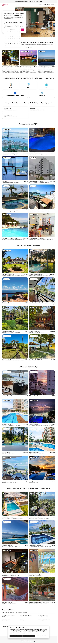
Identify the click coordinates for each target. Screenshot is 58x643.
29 (17, 43)
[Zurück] (26, 47)
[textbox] (9, 26)
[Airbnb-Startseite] (5, 4)
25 (8, 43)
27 (12, 43)
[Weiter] (31, 47)
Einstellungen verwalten (41, 636)
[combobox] (14, 22)
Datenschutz (23, 641)
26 (10, 43)
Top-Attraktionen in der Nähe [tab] (21, 612)
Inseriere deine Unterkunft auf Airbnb (46, 4)
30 (19, 43)
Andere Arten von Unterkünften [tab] (8, 612)
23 (19, 41)
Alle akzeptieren (16, 636)
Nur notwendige (29, 636)
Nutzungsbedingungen (31, 641)
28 (14, 43)
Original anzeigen (39, 1)
